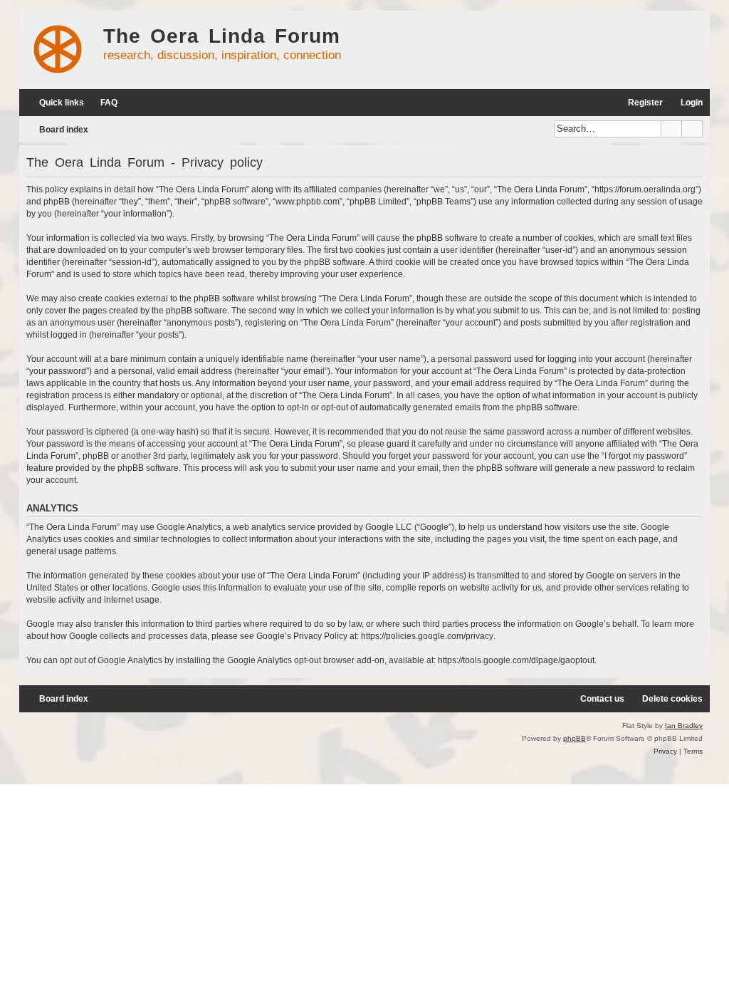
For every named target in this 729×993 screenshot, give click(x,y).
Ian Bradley (684, 725)
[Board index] (58, 49)
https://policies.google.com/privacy (427, 636)
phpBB (574, 738)
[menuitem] (102, 103)
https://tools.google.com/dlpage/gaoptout (516, 660)
